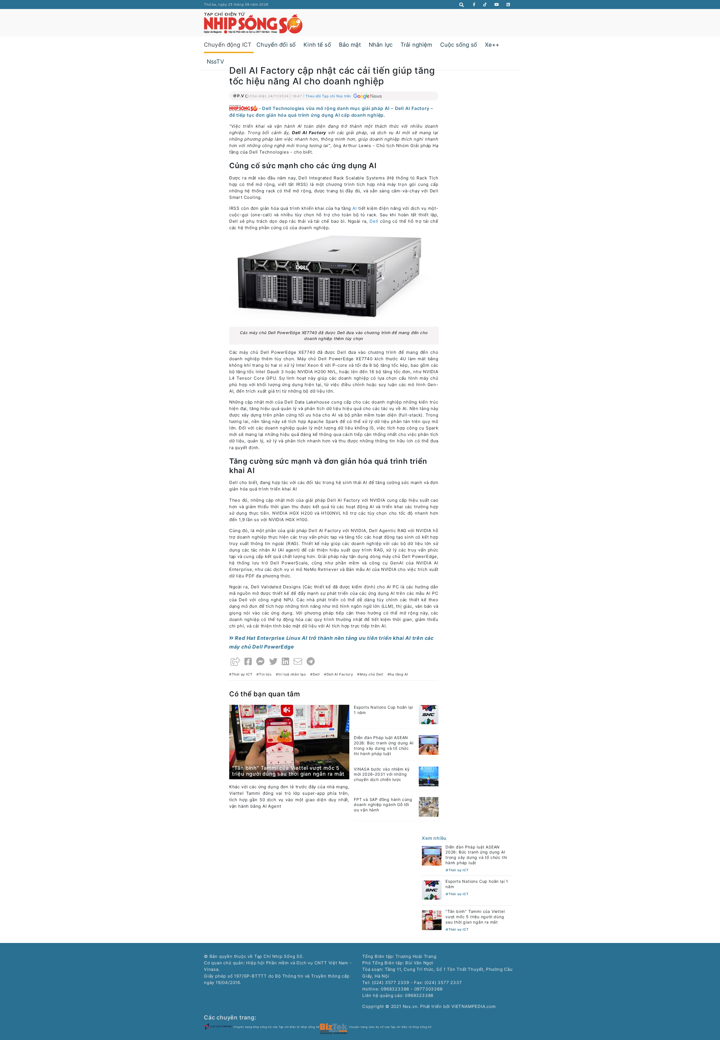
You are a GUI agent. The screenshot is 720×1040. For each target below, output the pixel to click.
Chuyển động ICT (227, 44)
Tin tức (265, 674)
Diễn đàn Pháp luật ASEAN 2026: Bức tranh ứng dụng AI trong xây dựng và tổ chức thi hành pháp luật (384, 745)
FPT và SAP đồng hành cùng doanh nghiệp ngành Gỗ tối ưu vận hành (383, 804)
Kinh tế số (317, 44)
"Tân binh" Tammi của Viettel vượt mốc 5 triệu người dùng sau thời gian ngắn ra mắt (288, 771)
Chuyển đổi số (276, 44)
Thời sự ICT (242, 674)
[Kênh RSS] (508, 4)
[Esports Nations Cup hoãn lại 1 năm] (428, 714)
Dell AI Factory (340, 674)
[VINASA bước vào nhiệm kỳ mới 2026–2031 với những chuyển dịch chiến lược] (428, 776)
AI (354, 208)
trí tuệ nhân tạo (292, 674)
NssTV (215, 61)
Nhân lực (381, 44)
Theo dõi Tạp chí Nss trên (328, 96)
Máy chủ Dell (371, 674)
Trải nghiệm (416, 44)
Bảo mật (350, 44)
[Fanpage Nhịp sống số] (474, 4)
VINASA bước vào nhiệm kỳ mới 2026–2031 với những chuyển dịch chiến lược (382, 774)
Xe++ (492, 44)
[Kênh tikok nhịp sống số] (485, 4)
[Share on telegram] (310, 661)
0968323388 (419, 995)
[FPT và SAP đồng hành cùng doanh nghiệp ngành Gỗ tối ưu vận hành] (428, 806)
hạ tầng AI (399, 674)
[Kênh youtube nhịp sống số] (496, 4)
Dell (374, 221)
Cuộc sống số (458, 44)
